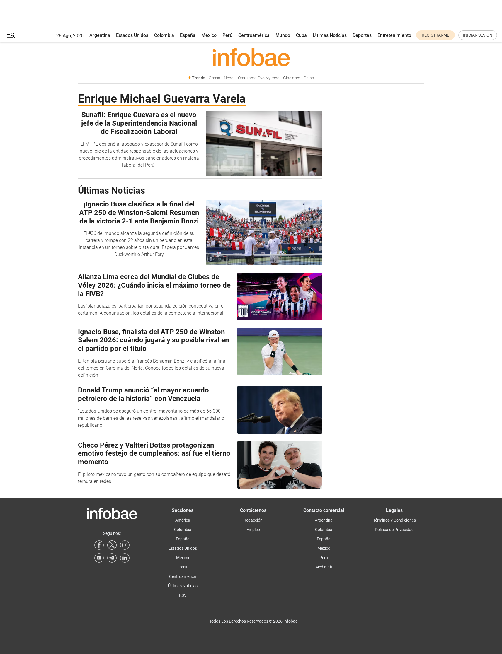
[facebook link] (99, 545)
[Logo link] (251, 57)
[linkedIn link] (125, 558)
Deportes (362, 35)
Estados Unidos (132, 35)
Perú (227, 35)
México (209, 35)
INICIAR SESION (477, 35)
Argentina (99, 35)
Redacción (253, 520)
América (182, 520)
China (309, 78)
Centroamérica (254, 35)
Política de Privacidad (394, 529)
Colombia (164, 35)
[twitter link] (112, 545)
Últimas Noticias (330, 35)
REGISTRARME (435, 35)
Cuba (301, 35)
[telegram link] (112, 558)
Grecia (214, 78)
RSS (182, 595)
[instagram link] (125, 545)
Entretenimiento (394, 35)
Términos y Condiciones (394, 520)
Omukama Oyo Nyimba (259, 78)
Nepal (229, 78)
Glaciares (291, 78)
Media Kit (323, 567)
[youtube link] (99, 558)
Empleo (253, 529)
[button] (11, 35)
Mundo (282, 35)
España (187, 35)
